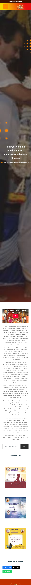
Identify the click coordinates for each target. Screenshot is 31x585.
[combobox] (11, 446)
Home (1, 162)
